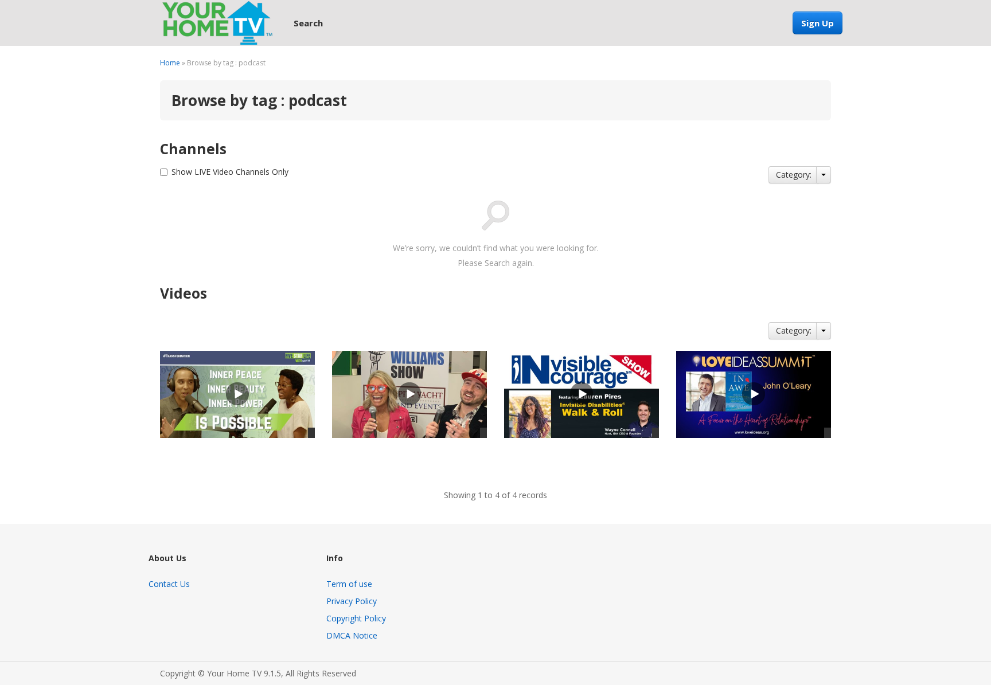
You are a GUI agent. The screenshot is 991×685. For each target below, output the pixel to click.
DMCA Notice (351, 635)
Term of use (349, 583)
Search (308, 23)
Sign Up (817, 23)
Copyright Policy (356, 618)
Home (170, 63)
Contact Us (169, 583)
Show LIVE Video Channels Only (229, 171)
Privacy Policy (351, 601)
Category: (793, 174)
